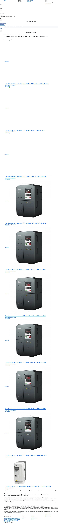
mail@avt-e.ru (29, 1)
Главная (5, 33)
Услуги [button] (9, 26)
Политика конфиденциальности (9, 518)
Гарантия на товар (34, 518)
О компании (2, 11)
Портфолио (2, 13)
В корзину (13, 85)
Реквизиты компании (7, 521)
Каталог (8, 33)
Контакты (1, 15)
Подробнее (12, 487)
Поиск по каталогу (3, 16)
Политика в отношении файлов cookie (12, 520)
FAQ (23, 518)
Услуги (23, 516)
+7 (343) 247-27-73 (30, 0)
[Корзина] (46, 1)
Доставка (33, 517)
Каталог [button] (1, 8)
